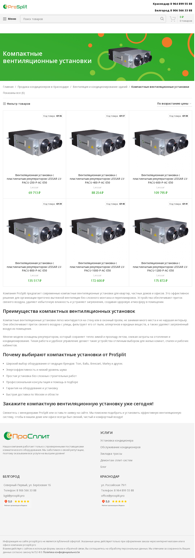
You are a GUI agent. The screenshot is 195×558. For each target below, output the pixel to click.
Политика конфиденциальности (61, 552)
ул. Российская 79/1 (113, 485)
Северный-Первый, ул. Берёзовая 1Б (27, 485)
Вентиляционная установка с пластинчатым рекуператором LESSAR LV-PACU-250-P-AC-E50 (34, 178)
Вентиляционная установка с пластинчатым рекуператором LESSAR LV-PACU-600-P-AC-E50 (160, 178)
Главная (8, 87)
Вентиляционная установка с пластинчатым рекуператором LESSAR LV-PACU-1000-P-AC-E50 (97, 266)
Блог (103, 467)
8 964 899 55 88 (124, 490)
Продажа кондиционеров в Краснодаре (43, 87)
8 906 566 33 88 (26, 490)
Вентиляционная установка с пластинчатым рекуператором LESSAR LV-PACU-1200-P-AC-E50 (160, 266)
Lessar (34, 187)
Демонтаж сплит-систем (116, 460)
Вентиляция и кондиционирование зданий (100, 87)
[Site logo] (15, 6)
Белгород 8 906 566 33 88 (173, 10)
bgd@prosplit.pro (14, 495)
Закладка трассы (111, 453)
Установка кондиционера (116, 440)
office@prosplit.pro (113, 495)
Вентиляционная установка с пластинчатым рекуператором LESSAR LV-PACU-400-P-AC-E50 (97, 178)
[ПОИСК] (162, 19)
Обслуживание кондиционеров (120, 447)
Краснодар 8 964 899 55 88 (172, 4)
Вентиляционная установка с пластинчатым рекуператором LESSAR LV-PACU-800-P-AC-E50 (34, 266)
